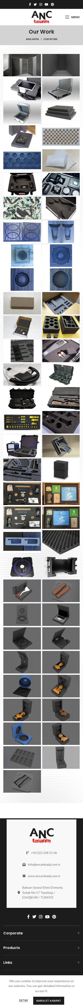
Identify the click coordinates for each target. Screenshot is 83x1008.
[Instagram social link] (40, 4)
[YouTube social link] (46, 4)
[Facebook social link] (30, 4)
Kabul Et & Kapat (48, 1000)
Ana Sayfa (32, 39)
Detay (23, 1000)
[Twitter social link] (35, 4)
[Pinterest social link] (52, 4)
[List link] (41, 852)
